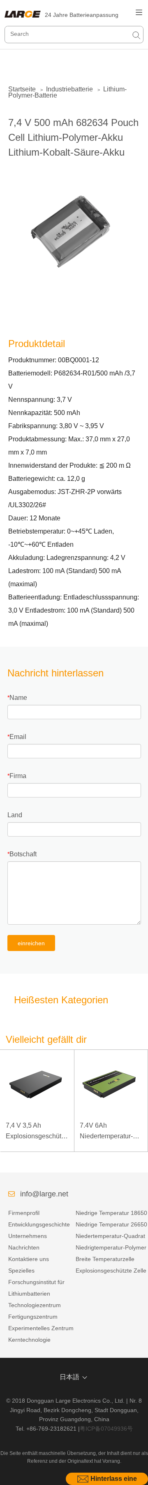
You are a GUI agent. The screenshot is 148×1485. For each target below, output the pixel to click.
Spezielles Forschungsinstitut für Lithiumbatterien (36, 1282)
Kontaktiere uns (28, 1259)
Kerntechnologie (29, 1339)
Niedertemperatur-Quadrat (110, 1236)
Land (14, 814)
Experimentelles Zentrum (41, 1328)
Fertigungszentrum (33, 1316)
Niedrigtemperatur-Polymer (111, 1247)
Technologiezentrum (34, 1305)
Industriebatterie (69, 89)
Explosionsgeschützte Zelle (111, 1270)
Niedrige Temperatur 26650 (111, 1224)
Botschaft (23, 854)
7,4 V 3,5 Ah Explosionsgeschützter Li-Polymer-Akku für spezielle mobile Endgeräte (37, 1131)
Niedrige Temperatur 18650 (111, 1213)
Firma (17, 775)
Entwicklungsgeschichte (39, 1224)
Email (17, 736)
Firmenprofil (23, 1213)
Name (18, 697)
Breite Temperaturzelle (105, 1259)
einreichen (31, 943)
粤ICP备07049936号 (106, 1428)
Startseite (22, 89)
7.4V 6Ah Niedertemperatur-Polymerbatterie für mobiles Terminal (107, 1131)
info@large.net (44, 1194)
